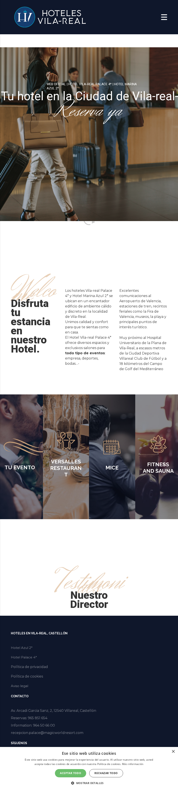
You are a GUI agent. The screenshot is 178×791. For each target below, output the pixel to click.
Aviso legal (19, 686)
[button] (89, 783)
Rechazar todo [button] (106, 773)
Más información (132, 764)
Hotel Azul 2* (22, 648)
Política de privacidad (29, 667)
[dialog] (89, 769)
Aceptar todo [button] (70, 773)
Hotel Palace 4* (24, 657)
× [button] (173, 751)
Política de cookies (27, 676)
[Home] (50, 17)
